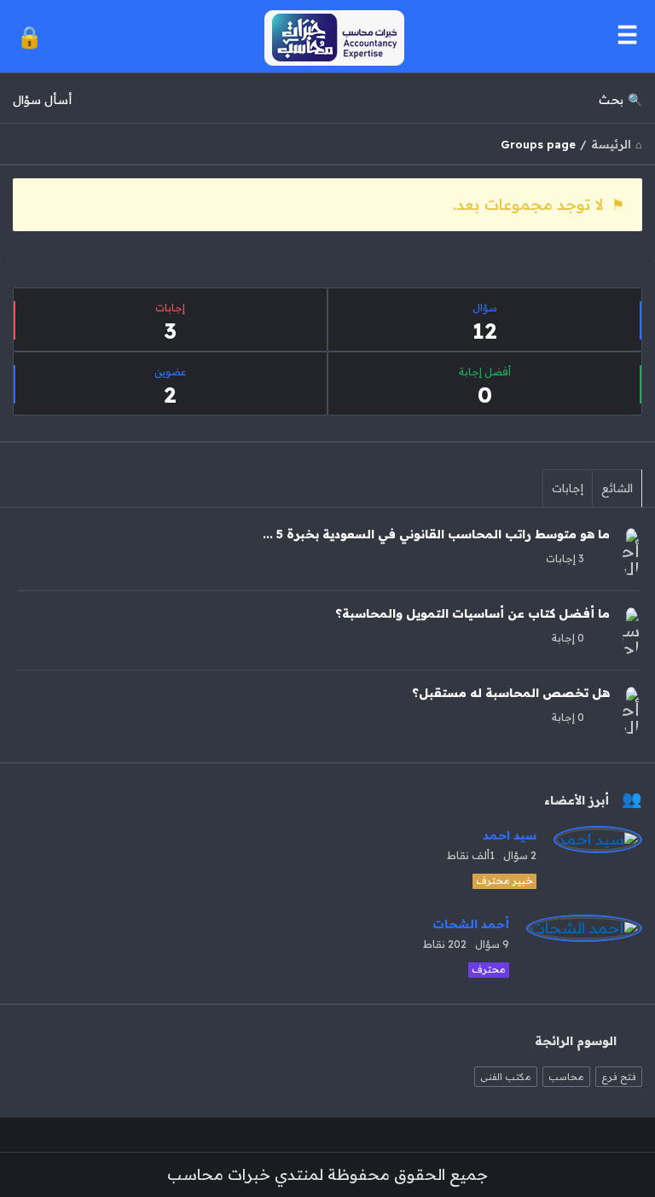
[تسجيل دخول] (29, 36)
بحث (611, 99)
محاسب (566, 1077)
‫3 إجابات (565, 558)
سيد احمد (509, 835)
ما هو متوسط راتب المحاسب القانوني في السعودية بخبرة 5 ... (436, 534)
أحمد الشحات (470, 924)
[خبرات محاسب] (325, 36)
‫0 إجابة (568, 637)
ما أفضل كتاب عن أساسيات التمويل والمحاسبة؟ (472, 613)
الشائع (617, 488)
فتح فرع (618, 1077)
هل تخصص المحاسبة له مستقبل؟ (511, 692)
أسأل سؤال (42, 99)
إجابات (567, 488)
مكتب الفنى (505, 1077)
